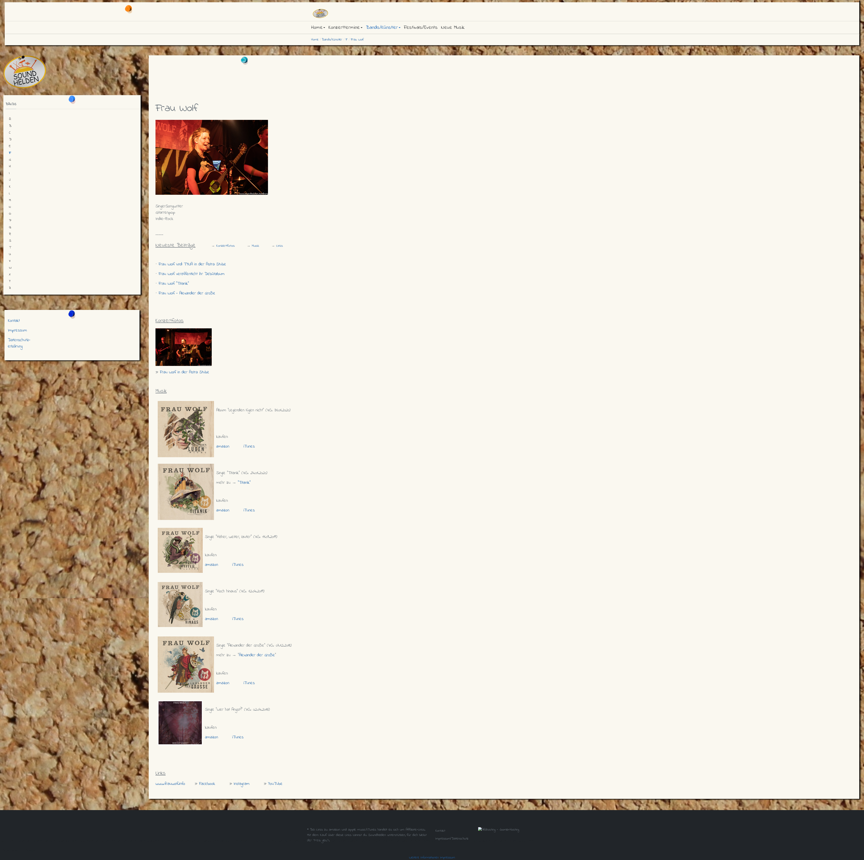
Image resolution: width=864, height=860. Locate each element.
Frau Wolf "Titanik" (173, 284)
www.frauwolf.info (170, 784)
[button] (318, 27)
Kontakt (14, 321)
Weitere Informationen (424, 857)
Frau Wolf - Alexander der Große (186, 293)
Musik (255, 246)
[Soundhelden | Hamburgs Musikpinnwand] (348, 13)
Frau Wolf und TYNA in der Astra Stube (192, 264)
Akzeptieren (10, 850)
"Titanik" (244, 483)
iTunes (249, 446)
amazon (222, 446)
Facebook (207, 784)
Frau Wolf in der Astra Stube (185, 372)
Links (279, 246)
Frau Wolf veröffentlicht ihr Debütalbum (191, 274)
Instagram (242, 784)
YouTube (275, 784)
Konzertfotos (225, 246)
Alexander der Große (257, 655)
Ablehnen (31, 850)
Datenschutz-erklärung (19, 343)
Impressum (17, 330)
